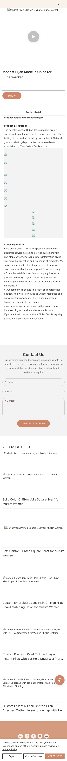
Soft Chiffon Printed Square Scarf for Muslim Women (33, 553)
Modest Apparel (48, 453)
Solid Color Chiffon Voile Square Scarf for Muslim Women (31, 502)
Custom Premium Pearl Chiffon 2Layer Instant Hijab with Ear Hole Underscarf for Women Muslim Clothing (31, 657)
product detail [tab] (33, 112)
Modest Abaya (29, 453)
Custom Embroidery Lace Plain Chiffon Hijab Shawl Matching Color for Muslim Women (33, 605)
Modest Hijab (11, 453)
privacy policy (9, 749)
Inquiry (12, 95)
